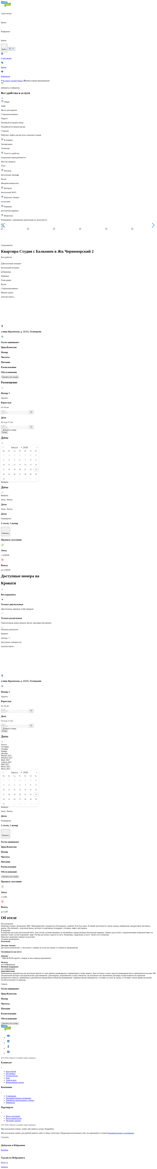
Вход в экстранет (13, 1116)
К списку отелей (10, 81)
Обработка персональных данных (20, 1100)
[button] (4, 225)
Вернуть (4, 1162)
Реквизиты (10, 1103)
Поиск (20, 81)
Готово (4, 432)
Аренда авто (11, 1080)
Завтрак (4, 638)
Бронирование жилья (15, 1082)
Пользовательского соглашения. (120, 1133)
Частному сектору (13, 1121)
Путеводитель (12, 1076)
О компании (11, 1096)
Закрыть (4, 1167)
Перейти (4, 1150)
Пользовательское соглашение (18, 1098)
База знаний (11, 1071)
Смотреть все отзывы (10, 377)
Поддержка (10, 1074)
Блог (8, 1078)
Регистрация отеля (13, 1118)
